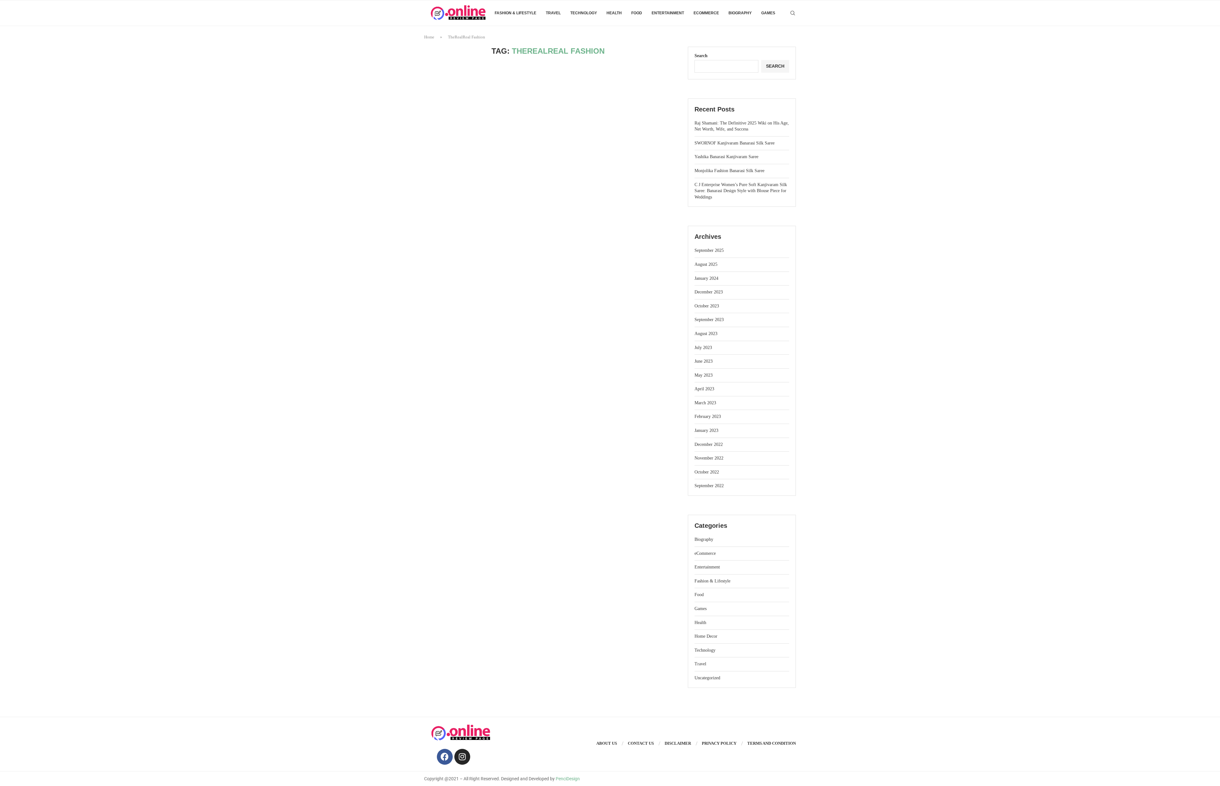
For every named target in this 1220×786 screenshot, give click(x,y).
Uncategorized (707, 677)
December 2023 (709, 292)
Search (701, 55)
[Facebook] (445, 757)
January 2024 (706, 278)
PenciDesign (568, 778)
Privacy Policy (719, 743)
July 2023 (703, 347)
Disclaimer (678, 743)
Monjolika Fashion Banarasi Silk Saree (729, 170)
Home (429, 37)
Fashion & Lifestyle (515, 13)
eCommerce (706, 13)
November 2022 (709, 458)
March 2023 (705, 402)
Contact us (641, 743)
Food (636, 13)
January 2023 (706, 430)
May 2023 (704, 375)
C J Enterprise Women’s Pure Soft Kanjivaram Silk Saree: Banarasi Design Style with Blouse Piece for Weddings (741, 190)
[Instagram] (462, 757)
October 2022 (707, 472)
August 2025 (706, 264)
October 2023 (707, 306)
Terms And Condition (771, 743)
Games (768, 13)
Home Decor (706, 636)
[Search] (793, 13)
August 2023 (706, 333)
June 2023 (704, 361)
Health (614, 13)
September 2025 (709, 250)
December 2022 (709, 444)
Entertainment (668, 13)
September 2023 (709, 319)
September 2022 (709, 485)
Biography (740, 13)
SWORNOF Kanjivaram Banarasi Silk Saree (735, 143)
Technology (583, 13)
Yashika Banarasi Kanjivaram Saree (726, 156)
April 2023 (704, 388)
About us (606, 743)
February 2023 (708, 416)
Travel (553, 13)
